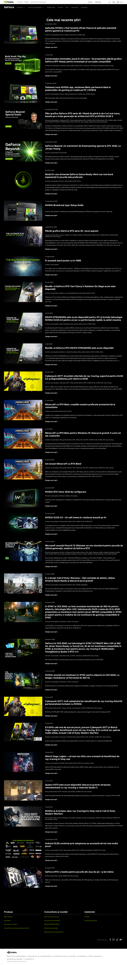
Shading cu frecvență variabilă (107, 554)
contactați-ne (29, 959)
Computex (62, 65)
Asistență (74, 7)
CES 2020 (62, 621)
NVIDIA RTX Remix (54, 122)
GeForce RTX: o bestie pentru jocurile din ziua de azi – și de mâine (79, 871)
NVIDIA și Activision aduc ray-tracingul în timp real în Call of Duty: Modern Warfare (80, 812)
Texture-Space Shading (85, 554)
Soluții (26, 2)
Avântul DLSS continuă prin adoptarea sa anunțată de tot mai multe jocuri (81, 845)
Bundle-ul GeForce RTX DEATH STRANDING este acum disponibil (79, 347)
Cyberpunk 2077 (64, 120)
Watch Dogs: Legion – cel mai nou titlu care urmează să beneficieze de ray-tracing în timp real (82, 758)
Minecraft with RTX (65, 411)
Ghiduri (67, 496)
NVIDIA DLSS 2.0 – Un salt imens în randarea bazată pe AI (75, 517)
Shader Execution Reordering (98, 122)
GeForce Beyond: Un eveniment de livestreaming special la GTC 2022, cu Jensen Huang (83, 147)
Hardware (86, 65)
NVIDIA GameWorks (86, 850)
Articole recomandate (52, 35)
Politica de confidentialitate (16, 956)
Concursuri (62, 737)
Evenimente (63, 153)
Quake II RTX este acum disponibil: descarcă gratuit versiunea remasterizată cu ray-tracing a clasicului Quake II (77, 786)
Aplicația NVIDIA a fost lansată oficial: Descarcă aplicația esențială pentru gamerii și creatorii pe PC (80, 29)
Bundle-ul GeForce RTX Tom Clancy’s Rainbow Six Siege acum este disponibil (80, 288)
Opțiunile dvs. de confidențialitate (40, 956)
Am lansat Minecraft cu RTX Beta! (63, 463)
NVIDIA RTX (48, 236)
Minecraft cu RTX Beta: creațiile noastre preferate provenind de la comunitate (80, 406)
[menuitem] (20, 2)
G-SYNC (68, 621)
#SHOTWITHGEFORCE (52, 924)
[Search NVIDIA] (109, 2)
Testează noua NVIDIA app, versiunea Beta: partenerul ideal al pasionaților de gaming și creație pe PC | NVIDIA (78, 88)
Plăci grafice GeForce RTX (75, 65)
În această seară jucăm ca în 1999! (63, 260)
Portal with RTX (75, 122)
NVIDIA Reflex (112, 120)
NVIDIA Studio (90, 94)
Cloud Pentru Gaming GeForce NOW (16, 928)
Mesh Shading (93, 552)
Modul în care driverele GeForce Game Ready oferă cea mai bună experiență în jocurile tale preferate (79, 176)
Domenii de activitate (38, 2)
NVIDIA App (51, 7)
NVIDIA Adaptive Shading (107, 552)
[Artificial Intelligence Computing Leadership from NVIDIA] (9, 2)
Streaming (74, 496)
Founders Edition (78, 235)
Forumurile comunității (52, 920)
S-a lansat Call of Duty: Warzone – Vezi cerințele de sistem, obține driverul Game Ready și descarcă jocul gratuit (80, 579)
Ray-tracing (84, 122)
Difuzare (62, 496)
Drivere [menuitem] (90, 2)
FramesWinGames (72, 293)
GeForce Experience (71, 35)
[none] (109, 1)
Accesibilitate (82, 956)
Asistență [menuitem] (98, 2)
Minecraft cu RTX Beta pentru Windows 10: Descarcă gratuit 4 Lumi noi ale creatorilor (83, 434)
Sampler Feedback (71, 554)
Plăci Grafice (8, 917)
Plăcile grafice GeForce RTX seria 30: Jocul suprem (71, 230)
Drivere (60, 7)
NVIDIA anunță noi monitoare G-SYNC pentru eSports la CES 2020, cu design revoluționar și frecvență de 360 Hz (82, 676)
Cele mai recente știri (51, 917)
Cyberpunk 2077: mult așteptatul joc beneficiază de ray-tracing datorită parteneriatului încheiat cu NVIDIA (83, 702)
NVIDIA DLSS (91, 120)
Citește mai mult (51, 47)
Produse (20, 2)
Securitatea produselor (15, 959)
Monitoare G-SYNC (10, 924)
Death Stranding (64, 324)
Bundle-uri (68, 235)
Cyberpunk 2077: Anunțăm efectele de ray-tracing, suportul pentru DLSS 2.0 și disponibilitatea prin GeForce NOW (84, 377)
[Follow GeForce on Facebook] (110, 940)
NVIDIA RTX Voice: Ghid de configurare (65, 491)
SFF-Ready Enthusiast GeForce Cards (102, 65)
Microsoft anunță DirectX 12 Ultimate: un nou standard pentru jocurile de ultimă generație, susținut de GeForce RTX (84, 547)
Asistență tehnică (90, 920)
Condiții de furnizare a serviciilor (64, 956)
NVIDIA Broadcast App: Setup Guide (64, 205)
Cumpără (84, 7)
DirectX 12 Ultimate (65, 552)
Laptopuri (7, 920)
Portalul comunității (51, 928)
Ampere (61, 235)
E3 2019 (83, 708)
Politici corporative (95, 956)
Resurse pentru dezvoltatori (53, 932)
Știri (67, 7)
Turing (95, 554)
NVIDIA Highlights (81, 585)
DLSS (68, 656)
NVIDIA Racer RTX (101, 120)
